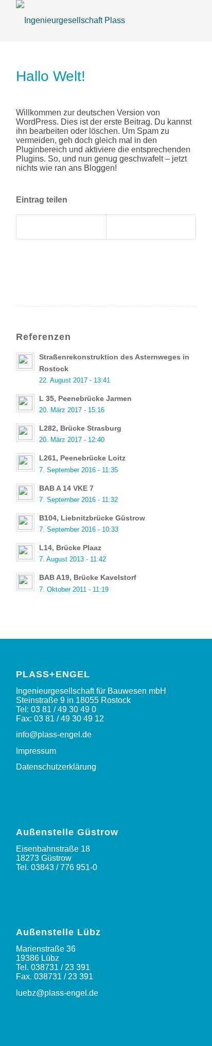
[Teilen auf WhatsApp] (61, 227)
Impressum (36, 751)
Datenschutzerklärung (56, 766)
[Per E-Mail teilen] (151, 227)
